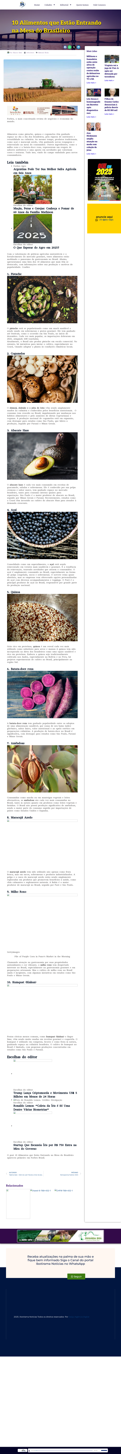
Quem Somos (82, 4)
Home (37, 4)
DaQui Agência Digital (79, 1317)
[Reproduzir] (29, 1450)
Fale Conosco (99, 4)
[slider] (104, 1450)
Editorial (64, 4)
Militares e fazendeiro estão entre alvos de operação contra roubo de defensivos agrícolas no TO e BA (93, 67)
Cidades (48, 4)
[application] (68, 1450)
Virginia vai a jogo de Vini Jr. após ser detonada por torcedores (112, 71)
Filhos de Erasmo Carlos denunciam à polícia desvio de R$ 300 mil (112, 104)
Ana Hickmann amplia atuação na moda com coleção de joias (92, 141)
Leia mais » (91, 83)
